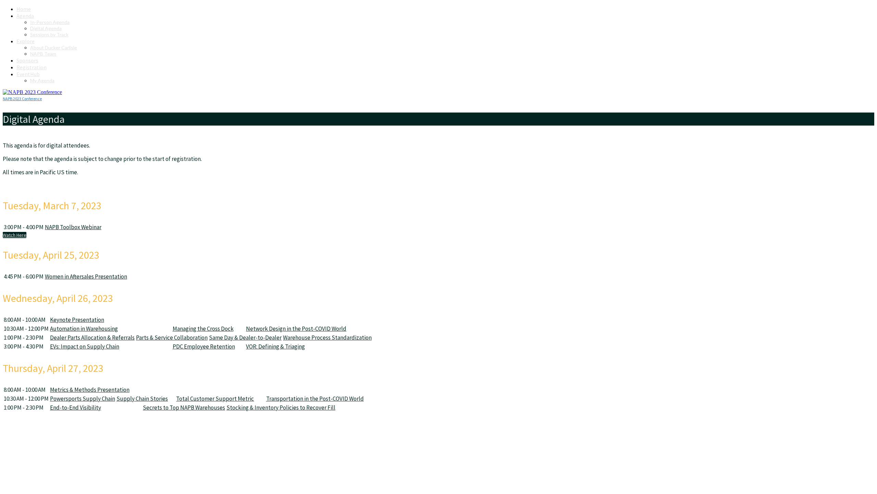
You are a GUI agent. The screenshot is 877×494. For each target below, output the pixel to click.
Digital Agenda (46, 28)
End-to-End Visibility (75, 407)
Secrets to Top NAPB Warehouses (184, 407)
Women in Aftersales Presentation (86, 276)
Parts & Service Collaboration (172, 337)
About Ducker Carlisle (53, 47)
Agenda (25, 15)
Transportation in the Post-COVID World (315, 398)
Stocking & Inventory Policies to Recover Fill (280, 407)
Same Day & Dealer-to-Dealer (245, 337)
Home (23, 8)
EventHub (28, 74)
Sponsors (27, 60)
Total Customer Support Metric (215, 398)
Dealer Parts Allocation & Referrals (92, 337)
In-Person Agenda (50, 22)
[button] (14, 235)
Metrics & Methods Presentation (89, 389)
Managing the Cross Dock (203, 328)
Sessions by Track (49, 34)
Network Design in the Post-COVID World (296, 328)
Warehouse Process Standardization (327, 337)
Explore (25, 41)
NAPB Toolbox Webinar (73, 227)
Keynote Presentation (77, 320)
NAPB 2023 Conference (22, 98)
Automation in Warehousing (84, 328)
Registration (31, 67)
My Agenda (42, 80)
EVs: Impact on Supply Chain (84, 346)
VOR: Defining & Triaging (275, 346)
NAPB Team (43, 54)
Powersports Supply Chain (82, 398)
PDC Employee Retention (204, 346)
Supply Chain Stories (142, 398)
